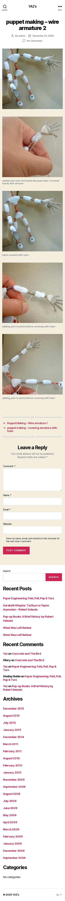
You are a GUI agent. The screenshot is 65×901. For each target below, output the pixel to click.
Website (7, 524)
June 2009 (10, 808)
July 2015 (9, 722)
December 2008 (14, 850)
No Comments (34, 40)
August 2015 (11, 715)
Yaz (5, 653)
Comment (9, 466)
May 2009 (9, 815)
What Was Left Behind (17, 627)
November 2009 (14, 779)
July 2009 (9, 801)
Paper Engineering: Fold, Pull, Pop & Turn (28, 598)
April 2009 (10, 822)
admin (22, 35)
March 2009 (11, 829)
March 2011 (10, 744)
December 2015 (13, 708)
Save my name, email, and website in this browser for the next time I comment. (33, 540)
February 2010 (12, 765)
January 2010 (12, 772)
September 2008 (14, 857)
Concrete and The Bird (26, 653)
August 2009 (11, 793)
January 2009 (12, 843)
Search (6, 570)
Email (7, 509)
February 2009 (13, 836)
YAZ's (32, 6)
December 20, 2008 (43, 35)
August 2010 (11, 758)
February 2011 (12, 751)
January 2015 (12, 729)
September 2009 (14, 786)
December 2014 (13, 737)
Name (7, 495)
